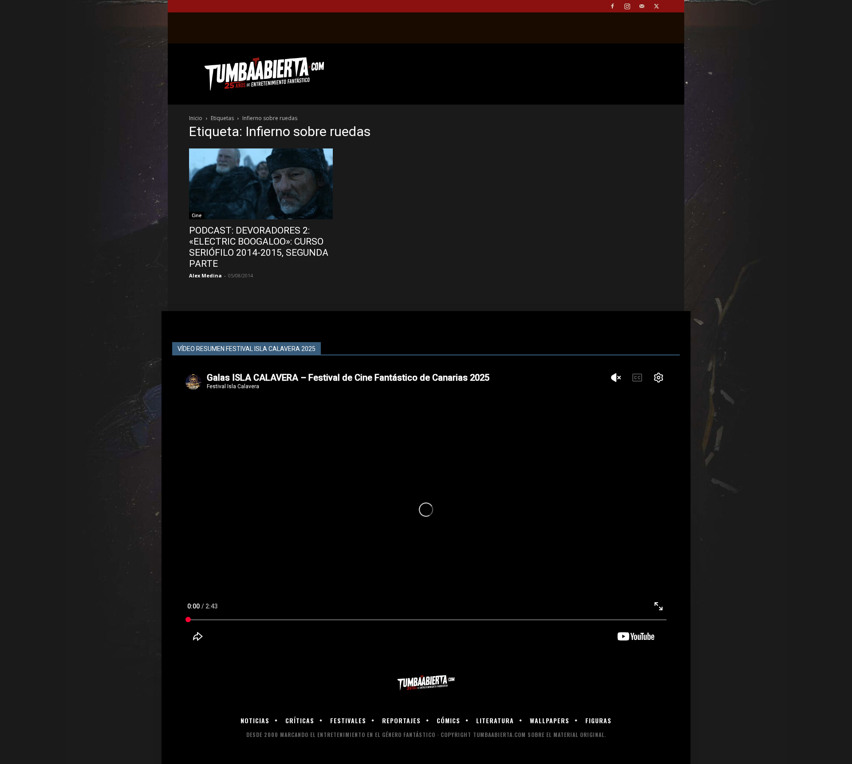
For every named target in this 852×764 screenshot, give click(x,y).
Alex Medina (205, 275)
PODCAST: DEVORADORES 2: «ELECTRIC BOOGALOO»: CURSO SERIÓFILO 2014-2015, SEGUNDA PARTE (258, 247)
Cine (196, 215)
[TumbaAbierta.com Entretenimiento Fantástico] (426, 683)
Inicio (195, 118)
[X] (656, 6)
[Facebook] (612, 6)
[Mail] (641, 6)
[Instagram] (627, 6)
